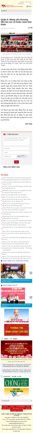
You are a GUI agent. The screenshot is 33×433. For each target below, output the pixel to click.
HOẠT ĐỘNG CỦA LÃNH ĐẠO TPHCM (15, 261)
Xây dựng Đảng (20, 406)
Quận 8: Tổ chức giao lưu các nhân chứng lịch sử (15, 197)
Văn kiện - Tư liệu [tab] (16, 376)
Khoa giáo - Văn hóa (16, 410)
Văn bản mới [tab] (6, 376)
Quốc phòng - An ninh (18, 408)
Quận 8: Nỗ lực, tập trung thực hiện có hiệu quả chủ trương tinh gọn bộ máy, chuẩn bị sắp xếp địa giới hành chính (16, 233)
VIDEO (6, 339)
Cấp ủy (28, 406)
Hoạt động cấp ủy (10, 285)
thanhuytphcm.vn (13, 429)
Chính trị (12, 406)
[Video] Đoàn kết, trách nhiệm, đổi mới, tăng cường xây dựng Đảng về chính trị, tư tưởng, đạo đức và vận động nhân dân (16, 371)
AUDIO (15, 339)
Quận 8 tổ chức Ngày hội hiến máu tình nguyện (14, 194)
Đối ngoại (28, 408)
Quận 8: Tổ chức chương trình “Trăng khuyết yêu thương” (17, 220)
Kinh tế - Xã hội (6, 408)
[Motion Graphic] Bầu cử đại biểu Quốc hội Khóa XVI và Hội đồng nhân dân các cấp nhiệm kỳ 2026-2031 (16, 365)
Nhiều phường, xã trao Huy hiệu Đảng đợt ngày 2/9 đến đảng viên (16, 305)
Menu (30, 6)
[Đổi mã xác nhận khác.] (26, 156)
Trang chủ (5, 406)
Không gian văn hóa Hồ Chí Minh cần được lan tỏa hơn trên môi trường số (16, 280)
